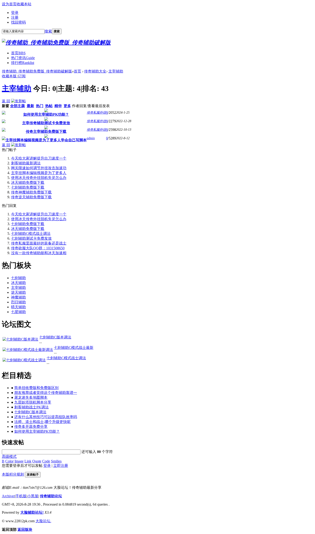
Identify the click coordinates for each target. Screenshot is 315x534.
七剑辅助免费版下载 (27, 187)
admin (91, 138)
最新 (30, 106)
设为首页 (9, 4)
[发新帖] (18, 101)
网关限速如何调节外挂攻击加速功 (38, 168)
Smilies (56, 461)
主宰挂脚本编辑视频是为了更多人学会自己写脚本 (46, 140)
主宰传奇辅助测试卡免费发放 (46, 123)
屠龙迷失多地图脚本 (31, 397)
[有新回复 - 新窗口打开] (4, 113)
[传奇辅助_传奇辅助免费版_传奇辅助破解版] (56, 42)
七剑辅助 (18, 278)
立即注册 (60, 466)
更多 (67, 106)
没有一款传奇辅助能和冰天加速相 (38, 253)
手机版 (21, 496)
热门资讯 (23, 58)
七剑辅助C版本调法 (55, 337)
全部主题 (17, 106)
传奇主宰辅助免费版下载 (46, 131)
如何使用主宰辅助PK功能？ (46, 114)
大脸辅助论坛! (32, 512)
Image (19, 461)
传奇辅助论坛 (51, 496)
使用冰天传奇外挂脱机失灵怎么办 (38, 178)
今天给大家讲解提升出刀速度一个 (38, 158)
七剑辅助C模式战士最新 (73, 348)
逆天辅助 (18, 292)
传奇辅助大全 (95, 71)
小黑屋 (32, 496)
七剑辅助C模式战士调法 (31, 233)
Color (9, 461)
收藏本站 (24, 4)
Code (46, 461)
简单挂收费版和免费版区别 (36, 388)
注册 (14, 17)
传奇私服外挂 (96, 112)
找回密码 (18, 22)
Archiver (8, 496)
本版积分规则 (13, 474)
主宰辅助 (115, 71)
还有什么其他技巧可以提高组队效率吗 (45, 417)
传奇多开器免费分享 (31, 426)
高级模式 (9, 457)
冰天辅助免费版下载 (27, 182)
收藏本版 (10, 76)
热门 (39, 106)
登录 (14, 13)
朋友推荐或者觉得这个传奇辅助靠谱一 (45, 393)
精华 (58, 106)
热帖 (49, 106)
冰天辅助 (18, 283)
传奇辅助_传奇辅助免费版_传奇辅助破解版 (37, 71)
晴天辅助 (18, 307)
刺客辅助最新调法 (26, 163)
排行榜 (22, 63)
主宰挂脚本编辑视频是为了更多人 (38, 173)
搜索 (48, 31)
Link (27, 461)
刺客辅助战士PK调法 (31, 407)
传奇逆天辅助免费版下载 (31, 197)
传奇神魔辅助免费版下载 (31, 192)
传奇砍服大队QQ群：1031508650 (38, 248)
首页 (18, 53)
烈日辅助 (18, 302)
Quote (36, 461)
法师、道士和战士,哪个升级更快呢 (42, 422)
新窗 (5, 106)
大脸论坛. (43, 521)
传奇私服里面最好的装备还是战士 (38, 243)
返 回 (6, 101)
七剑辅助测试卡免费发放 (31, 238)
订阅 (22, 76)
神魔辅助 (18, 297)
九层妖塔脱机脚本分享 (32, 402)
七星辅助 (18, 312)
